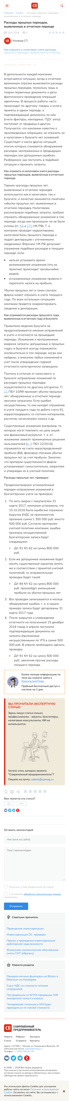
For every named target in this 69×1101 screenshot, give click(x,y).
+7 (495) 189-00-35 (24, 1051)
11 (6, 392)
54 (22, 226)
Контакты (35, 1040)
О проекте (21, 1040)
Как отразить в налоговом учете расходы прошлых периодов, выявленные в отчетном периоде (32, 53)
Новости (8, 1036)
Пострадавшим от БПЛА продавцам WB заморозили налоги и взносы (32, 996)
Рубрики (20, 1036)
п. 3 (29, 444)
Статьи (7, 1040)
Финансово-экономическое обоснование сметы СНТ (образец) (32, 951)
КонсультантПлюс (32, 681)
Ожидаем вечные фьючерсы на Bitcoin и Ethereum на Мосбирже (32, 978)
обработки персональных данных (42, 894)
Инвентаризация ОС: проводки (26, 934)
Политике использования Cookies (31, 1091)
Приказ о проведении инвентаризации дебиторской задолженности (31, 942)
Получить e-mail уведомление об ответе (31, 887)
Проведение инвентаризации (25, 928)
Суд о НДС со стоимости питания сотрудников (27, 987)
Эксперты (35, 1036)
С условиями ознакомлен (32, 896)
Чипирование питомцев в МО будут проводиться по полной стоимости (29, 1006)
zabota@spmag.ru (42, 779)
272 (30, 226)
